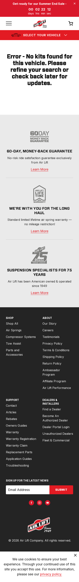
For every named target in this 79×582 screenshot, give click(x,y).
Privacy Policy (52, 343)
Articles (11, 412)
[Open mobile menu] (9, 23)
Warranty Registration (21, 439)
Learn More (39, 169)
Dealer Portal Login (55, 427)
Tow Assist (13, 343)
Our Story (49, 323)
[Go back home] (40, 23)
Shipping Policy (53, 357)
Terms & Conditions (55, 350)
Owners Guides (16, 425)
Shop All (12, 323)
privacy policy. (51, 574)
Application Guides (19, 459)
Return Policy (51, 363)
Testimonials (51, 337)
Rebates (11, 419)
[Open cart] (70, 23)
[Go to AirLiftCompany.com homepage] (39, 524)
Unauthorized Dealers (57, 433)
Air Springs (13, 330)
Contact (11, 405)
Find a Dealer (51, 409)
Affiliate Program (54, 381)
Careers (47, 330)
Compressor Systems (21, 337)
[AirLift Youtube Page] (47, 502)
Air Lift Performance (56, 388)
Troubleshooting (17, 465)
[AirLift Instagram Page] (39, 502)
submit (61, 489)
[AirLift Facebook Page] (31, 502)
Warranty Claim (16, 445)
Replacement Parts (19, 452)
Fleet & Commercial (55, 440)
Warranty (12, 432)
